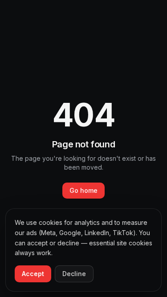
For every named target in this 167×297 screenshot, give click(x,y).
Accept (33, 273)
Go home (83, 190)
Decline (74, 273)
